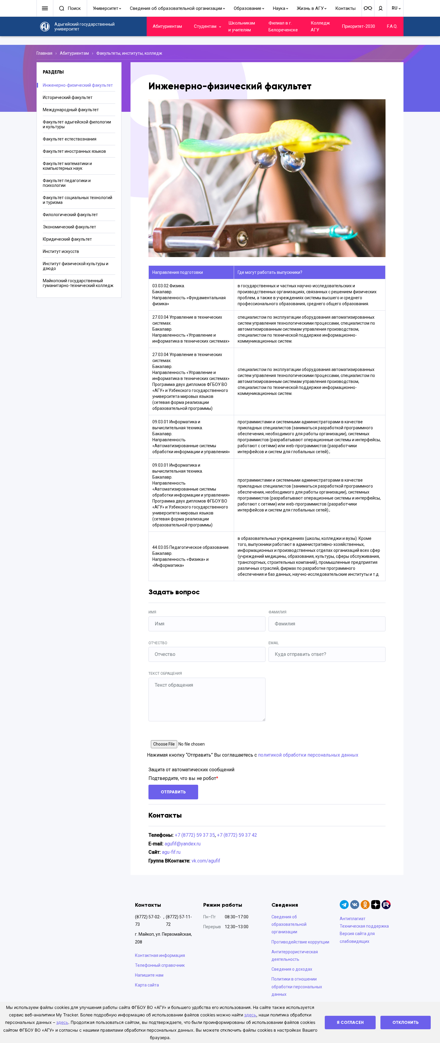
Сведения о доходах (291, 969)
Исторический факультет (67, 97)
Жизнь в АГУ (310, 8)
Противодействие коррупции (300, 942)
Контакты (345, 8)
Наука (279, 8)
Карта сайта (147, 985)
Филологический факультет (70, 214)
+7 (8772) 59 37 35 (195, 835)
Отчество (157, 643)
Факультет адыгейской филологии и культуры (77, 124)
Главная (44, 53)
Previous (162, 178)
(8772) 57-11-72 (179, 920)
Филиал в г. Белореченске (283, 26)
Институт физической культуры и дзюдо (75, 266)
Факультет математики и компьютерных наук (67, 166)
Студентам (205, 26)
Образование (247, 8)
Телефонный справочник (160, 965)
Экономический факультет (69, 227)
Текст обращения (165, 673)
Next (372, 178)
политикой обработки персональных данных (308, 755)
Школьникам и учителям (241, 26)
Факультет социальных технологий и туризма (77, 200)
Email (273, 643)
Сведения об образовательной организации (176, 8)
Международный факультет (71, 109)
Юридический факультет (67, 239)
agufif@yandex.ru (183, 844)
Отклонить (405, 1022)
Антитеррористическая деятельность (294, 955)
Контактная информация (160, 955)
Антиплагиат (352, 918)
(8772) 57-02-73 (148, 920)
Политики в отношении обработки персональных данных (296, 986)
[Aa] (368, 8)
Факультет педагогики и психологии (67, 183)
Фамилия (277, 612)
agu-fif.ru (171, 852)
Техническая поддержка (364, 926)
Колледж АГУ (320, 26)
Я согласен (350, 1022)
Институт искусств (61, 251)
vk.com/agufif (206, 861)
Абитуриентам (167, 26)
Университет (105, 8)
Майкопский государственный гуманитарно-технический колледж (78, 283)
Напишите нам (149, 975)
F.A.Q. (392, 26)
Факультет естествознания (69, 139)
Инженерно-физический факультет (78, 85)
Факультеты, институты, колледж (129, 53)
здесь (250, 1014)
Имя (152, 612)
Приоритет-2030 (358, 26)
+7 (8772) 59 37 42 (237, 835)
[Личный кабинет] (380, 8)
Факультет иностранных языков (74, 151)
